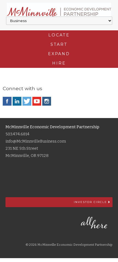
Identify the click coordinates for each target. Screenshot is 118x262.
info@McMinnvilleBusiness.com (35, 141)
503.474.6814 (17, 134)
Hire (59, 63)
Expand (59, 53)
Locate (58, 35)
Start (58, 44)
